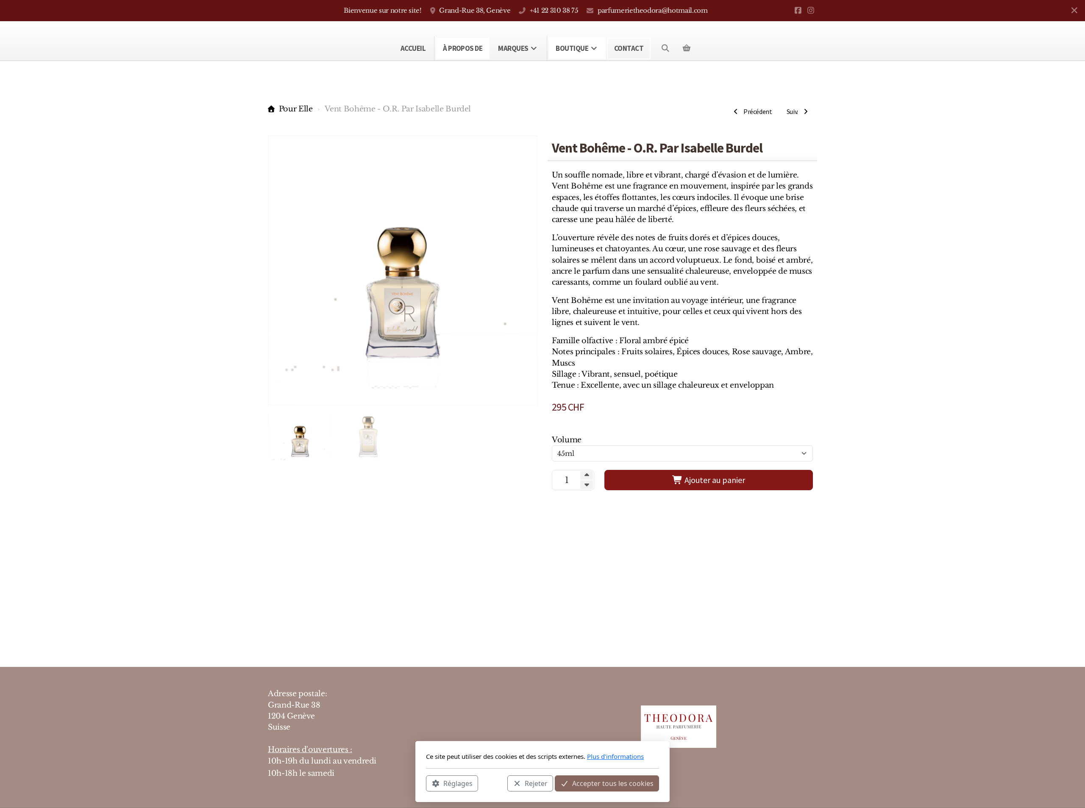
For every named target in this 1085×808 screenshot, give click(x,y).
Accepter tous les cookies (613, 783)
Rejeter (536, 783)
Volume (566, 439)
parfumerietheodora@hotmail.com (652, 10)
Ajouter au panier (714, 480)
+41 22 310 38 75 (554, 10)
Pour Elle (296, 109)
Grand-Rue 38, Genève (474, 10)
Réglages (458, 783)
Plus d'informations (615, 756)
